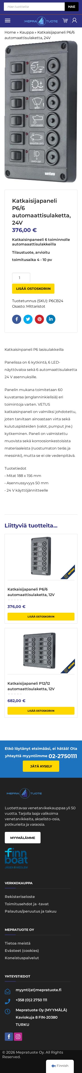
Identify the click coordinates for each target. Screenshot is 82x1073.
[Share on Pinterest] (39, 319)
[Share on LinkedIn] (50, 319)
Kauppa (27, 32)
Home (10, 32)
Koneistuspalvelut (22, 958)
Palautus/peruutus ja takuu (30, 911)
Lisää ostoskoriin (33, 289)
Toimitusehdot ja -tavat (27, 904)
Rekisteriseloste (20, 897)
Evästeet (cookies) (22, 950)
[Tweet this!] (28, 319)
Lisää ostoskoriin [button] (41, 616)
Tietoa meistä (18, 943)
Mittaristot (35, 306)
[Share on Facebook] (16, 319)
